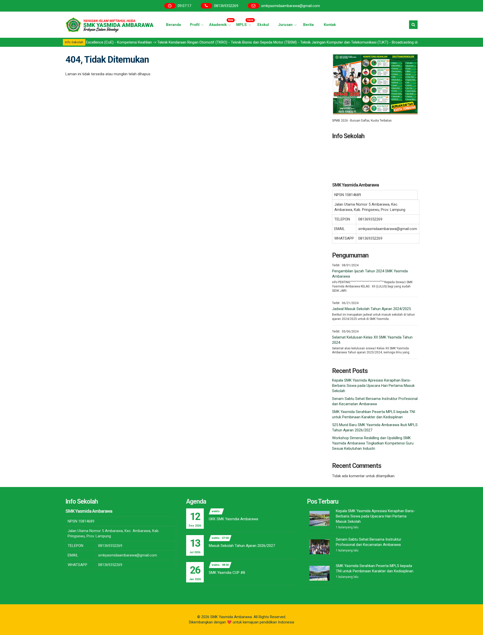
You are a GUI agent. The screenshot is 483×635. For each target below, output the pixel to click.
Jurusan (285, 24)
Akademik (220, 23)
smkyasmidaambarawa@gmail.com (290, 6)
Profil (194, 24)
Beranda (173, 24)
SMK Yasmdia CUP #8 (227, 572)
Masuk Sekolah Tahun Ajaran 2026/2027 (242, 545)
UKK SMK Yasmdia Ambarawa (233, 519)
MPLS (244, 23)
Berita (308, 24)
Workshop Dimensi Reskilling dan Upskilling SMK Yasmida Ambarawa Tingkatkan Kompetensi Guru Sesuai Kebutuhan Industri (373, 443)
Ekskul (263, 24)
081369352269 (226, 6)
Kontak (330, 24)
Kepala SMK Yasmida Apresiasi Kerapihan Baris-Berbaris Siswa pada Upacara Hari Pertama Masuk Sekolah (373, 385)
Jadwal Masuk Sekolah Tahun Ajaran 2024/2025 (371, 309)
